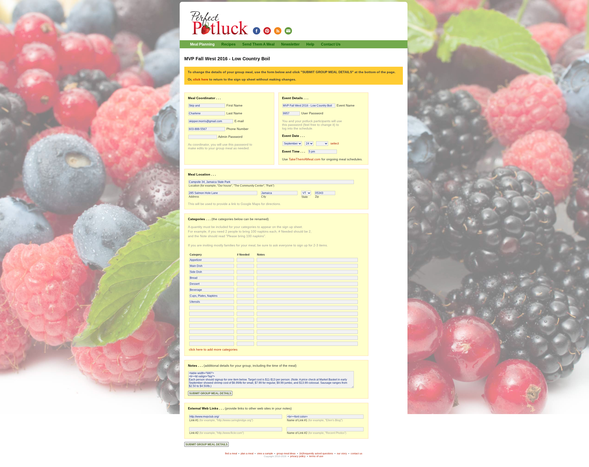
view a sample (265, 453)
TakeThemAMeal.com (304, 159)
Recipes (228, 44)
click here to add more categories (213, 349)
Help (310, 44)
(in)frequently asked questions (316, 453)
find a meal (231, 453)
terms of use (316, 456)
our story (342, 453)
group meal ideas (286, 453)
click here (200, 79)
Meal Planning (202, 44)
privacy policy (298, 456)
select (334, 143)
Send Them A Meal (258, 44)
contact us (356, 453)
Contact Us (331, 44)
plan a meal (247, 453)
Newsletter (290, 44)
